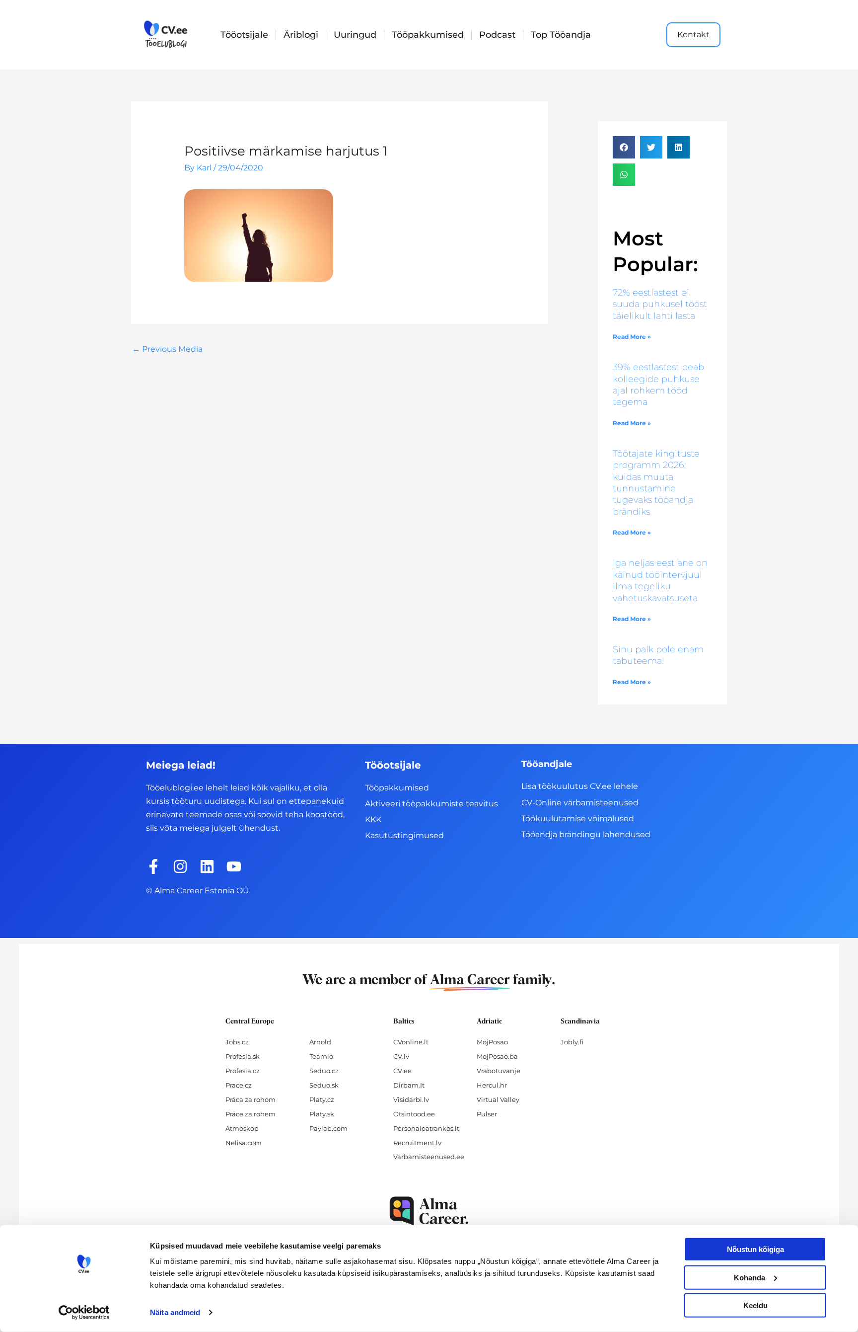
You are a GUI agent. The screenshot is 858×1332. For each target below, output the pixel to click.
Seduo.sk (324, 1085)
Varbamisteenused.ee (428, 1157)
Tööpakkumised (428, 34)
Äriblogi (301, 34)
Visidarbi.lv (411, 1099)
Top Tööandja (561, 34)
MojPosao (492, 1042)
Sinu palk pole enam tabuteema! (658, 655)
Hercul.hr (492, 1085)
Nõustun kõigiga (755, 1249)
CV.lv (401, 1056)
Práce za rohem (250, 1114)
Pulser (487, 1114)
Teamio (321, 1056)
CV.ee (402, 1071)
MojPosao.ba (497, 1056)
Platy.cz (321, 1099)
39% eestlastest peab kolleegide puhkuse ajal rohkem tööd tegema (658, 384)
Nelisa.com (243, 1143)
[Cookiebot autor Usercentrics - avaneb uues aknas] (84, 1312)
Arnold (320, 1042)
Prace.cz (238, 1085)
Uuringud (355, 34)
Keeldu (755, 1305)
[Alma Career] (429, 1211)
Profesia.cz (242, 1071)
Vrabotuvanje (498, 1071)
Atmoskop (242, 1128)
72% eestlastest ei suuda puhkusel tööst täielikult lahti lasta (660, 304)
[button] (624, 147)
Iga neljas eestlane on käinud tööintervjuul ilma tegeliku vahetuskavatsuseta (660, 580)
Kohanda (749, 1277)
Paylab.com (328, 1128)
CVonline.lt (411, 1042)
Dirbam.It (409, 1085)
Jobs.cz (237, 1042)
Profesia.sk (242, 1056)
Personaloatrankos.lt (426, 1128)
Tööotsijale (244, 34)
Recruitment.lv (417, 1143)
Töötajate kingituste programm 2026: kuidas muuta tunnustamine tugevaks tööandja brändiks (656, 482)
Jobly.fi (572, 1042)
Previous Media (167, 349)
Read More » (632, 336)
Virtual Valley (498, 1099)
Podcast (497, 34)
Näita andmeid (175, 1312)
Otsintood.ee (414, 1114)
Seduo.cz (324, 1071)
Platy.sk (321, 1114)
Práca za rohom (250, 1099)
